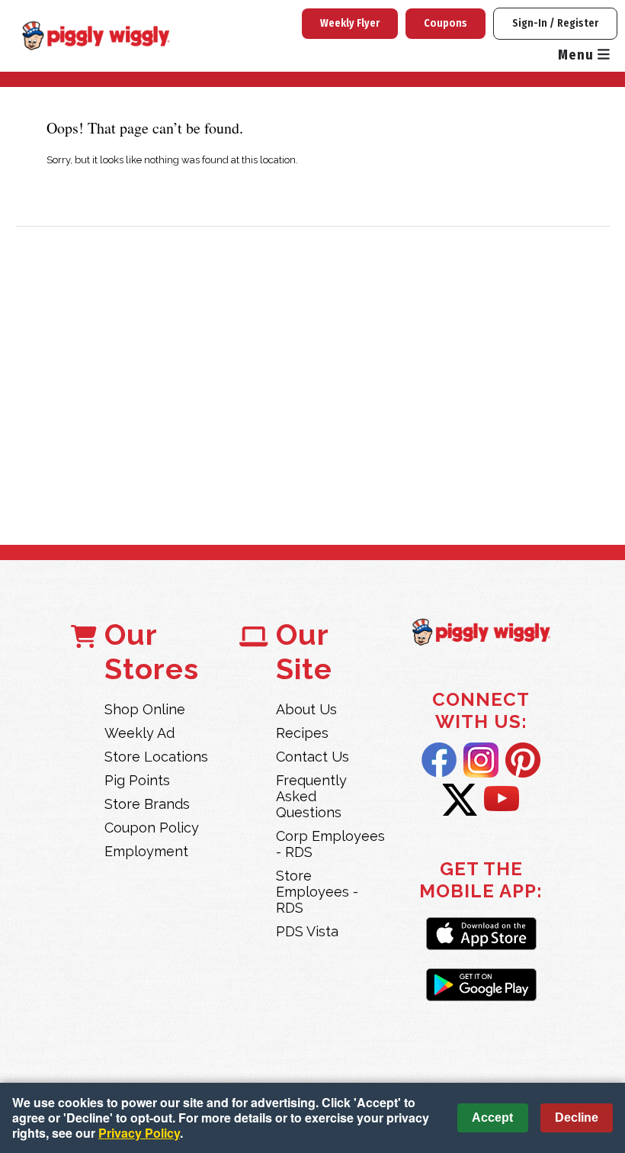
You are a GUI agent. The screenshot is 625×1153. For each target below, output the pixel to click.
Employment (146, 851)
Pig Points (137, 780)
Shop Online (144, 709)
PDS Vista (307, 931)
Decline (576, 1117)
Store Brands (147, 804)
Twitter (460, 799)
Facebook (439, 760)
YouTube (501, 799)
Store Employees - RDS (317, 892)
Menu (578, 55)
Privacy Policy (139, 1133)
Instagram (480, 760)
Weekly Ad (139, 733)
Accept (492, 1117)
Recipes (302, 733)
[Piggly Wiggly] (481, 633)
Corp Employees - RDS (330, 844)
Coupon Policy (151, 828)
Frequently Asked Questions (311, 796)
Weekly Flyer (350, 23)
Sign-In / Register (555, 23)
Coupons (445, 23)
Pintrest (522, 760)
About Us (306, 709)
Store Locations (156, 757)
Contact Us (312, 757)
